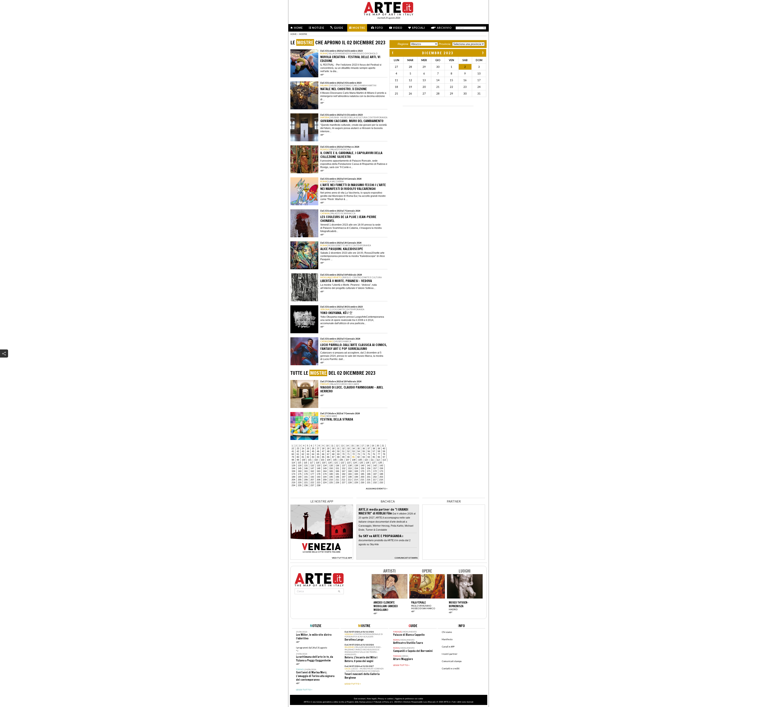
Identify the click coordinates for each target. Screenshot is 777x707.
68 (333, 454)
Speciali (418, 27)
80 (298, 457)
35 (358, 448)
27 (318, 448)
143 (381, 465)
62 (303, 454)
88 (338, 457)
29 (328, 448)
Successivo (483, 52)
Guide (338, 27)
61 (298, 454)
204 (293, 479)
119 (323, 462)
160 (299, 471)
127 (374, 462)
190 (299, 477)
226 (337, 482)
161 (306, 471)
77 (379, 454)
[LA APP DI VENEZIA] (322, 558)
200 (362, 477)
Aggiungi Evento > (376, 488)
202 (375, 477)
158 (381, 468)
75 (368, 454)
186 (368, 474)
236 (306, 485)
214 (356, 479)
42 (298, 451)
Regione (403, 44)
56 (368, 451)
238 (318, 485)
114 (293, 462)
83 (313, 457)
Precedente (393, 52)
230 (362, 482)
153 (350, 468)
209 (325, 479)
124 (355, 462)
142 (375, 465)
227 (343, 482)
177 (312, 474)
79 (293, 457)
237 (312, 485)
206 (306, 479)
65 (318, 454)
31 (338, 448)
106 (341, 460)
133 (318, 465)
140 (362, 465)
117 (311, 462)
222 (312, 482)
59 (384, 451)
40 (384, 448)
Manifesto (447, 639)
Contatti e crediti (451, 668)
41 (293, 451)
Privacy (381, 699)
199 (356, 477)
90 (348, 457)
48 (328, 451)
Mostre (358, 27)
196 (337, 477)
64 (313, 454)
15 (352, 445)
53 (353, 451)
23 (298, 448)
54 (358, 451)
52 (348, 451)
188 (381, 474)
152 (343, 468)
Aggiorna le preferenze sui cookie (409, 699)
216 (368, 479)
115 (299, 462)
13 (342, 445)
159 (293, 471)
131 (306, 465)
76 (374, 454)
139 (356, 465)
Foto (379, 27)
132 (312, 465)
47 (323, 451)
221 (306, 482)
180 (331, 474)
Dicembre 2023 (438, 52)
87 (333, 457)
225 (331, 482)
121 (336, 462)
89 (343, 457)
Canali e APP (448, 646)
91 (353, 457)
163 (318, 471)
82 (308, 457)
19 (373, 445)
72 (353, 454)
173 (381, 471)
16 (357, 445)
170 (362, 471)
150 (331, 468)
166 (337, 471)
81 (303, 457)
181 (337, 474)
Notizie (318, 27)
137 (343, 465)
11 (332, 445)
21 (383, 445)
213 (349, 479)
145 (299, 468)
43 (303, 451)
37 (368, 448)
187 (375, 474)
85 (323, 457)
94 (368, 457)
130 (299, 465)
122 (342, 462)
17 (362, 445)
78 (384, 454)
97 (384, 457)
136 (337, 465)
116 (305, 462)
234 (293, 485)
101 (310, 460)
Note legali (371, 699)
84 (318, 457)
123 (348, 462)
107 (347, 460)
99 (298, 460)
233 (381, 482)
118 (317, 462)
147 (312, 468)
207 (312, 479)
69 (338, 454)
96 (379, 457)
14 (347, 445)
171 (368, 471)
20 (378, 445)
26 (313, 448)
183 (350, 474)
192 (312, 477)
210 (331, 479)
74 (363, 454)
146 (306, 468)
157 (375, 468)
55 (363, 451)
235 (299, 485)
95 (374, 457)
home (293, 34)
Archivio (444, 27)
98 (293, 460)
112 (378, 460)
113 (384, 460)
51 (343, 451)
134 (325, 465)
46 (318, 451)
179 (325, 474)
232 (375, 482)
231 (368, 482)
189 (293, 477)
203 (381, 477)
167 (343, 471)
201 (368, 477)
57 (374, 451)
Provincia (444, 44)
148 (318, 468)
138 (350, 465)
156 (368, 468)
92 (358, 457)
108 (354, 460)
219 (293, 482)
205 (299, 479)
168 (350, 471)
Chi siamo (447, 632)
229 (356, 482)
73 (358, 454)
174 (293, 474)
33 (348, 448)
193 (318, 477)
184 (356, 474)
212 (343, 479)
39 (379, 448)
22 (293, 448)
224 (325, 482)
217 (375, 479)
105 (335, 460)
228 (350, 482)
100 (303, 460)
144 (293, 468)
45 (313, 451)
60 (293, 454)
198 (350, 477)
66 (323, 454)
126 (367, 462)
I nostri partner (449, 654)
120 (330, 462)
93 (363, 457)
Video (397, 27)
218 (381, 479)
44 (308, 451)
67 (328, 454)
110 (366, 460)
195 (331, 477)
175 (299, 474)
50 (338, 451)
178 (318, 474)
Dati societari (359, 699)
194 (325, 477)
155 (362, 468)
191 (306, 477)
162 (312, 471)
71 (348, 454)
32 (343, 448)
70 (343, 454)
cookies (390, 699)
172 (375, 471)
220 (299, 482)
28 (323, 448)
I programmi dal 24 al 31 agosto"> (314, 654)
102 (316, 460)
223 (318, 482)
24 (303, 448)
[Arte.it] (388, 8)
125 (361, 462)
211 (337, 479)
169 (356, 471)
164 (325, 471)
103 (322, 460)
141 (368, 465)
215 (362, 479)
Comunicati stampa (452, 661)
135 (331, 465)
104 (328, 460)
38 (374, 448)
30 (333, 448)
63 (308, 454)
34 (353, 448)
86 (328, 457)
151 (337, 468)
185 (362, 474)
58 (379, 451)
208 (318, 479)
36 (363, 448)
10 (327, 445)
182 (343, 474)
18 (367, 445)
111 (372, 460)
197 (343, 477)
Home (298, 27)
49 (333, 451)
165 (331, 471)
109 (360, 460)
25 (308, 448)
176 (306, 474)
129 (293, 465)
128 (380, 462)
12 (337, 445)
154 (356, 468)
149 (325, 468)
